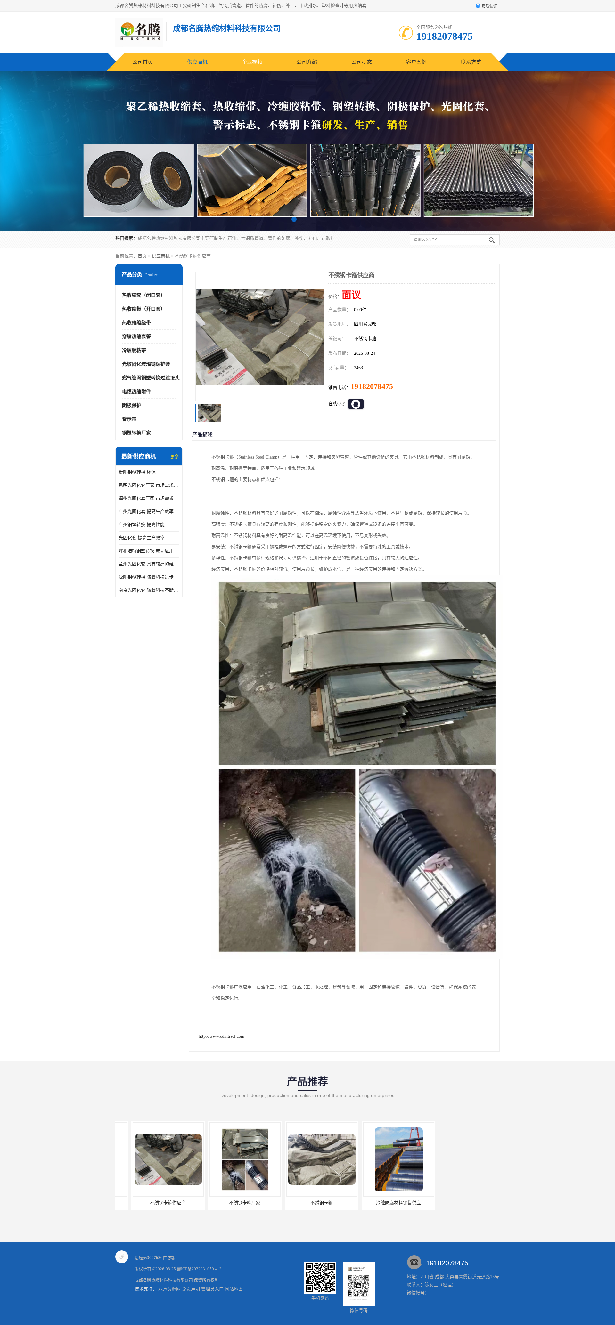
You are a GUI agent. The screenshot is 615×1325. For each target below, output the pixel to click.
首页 (142, 256)
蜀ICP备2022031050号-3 (199, 1268)
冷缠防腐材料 (459, 1202)
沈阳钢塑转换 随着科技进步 (146, 577)
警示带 (129, 419)
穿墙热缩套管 (136, 336)
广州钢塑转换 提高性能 (142, 524)
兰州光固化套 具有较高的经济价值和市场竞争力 (149, 564)
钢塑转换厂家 (136, 432)
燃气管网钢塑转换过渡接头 (151, 377)
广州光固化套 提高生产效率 (146, 511)
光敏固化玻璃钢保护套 (146, 364)
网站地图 (234, 1289)
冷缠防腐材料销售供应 (305, 1202)
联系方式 (471, 62)
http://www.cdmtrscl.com (221, 1036)
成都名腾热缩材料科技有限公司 (164, 1280)
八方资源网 (169, 1289)
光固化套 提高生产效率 (142, 537)
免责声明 (191, 1289)
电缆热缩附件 (136, 391)
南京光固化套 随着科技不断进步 (149, 590)
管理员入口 (212, 1289)
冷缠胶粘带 (134, 350)
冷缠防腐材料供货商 (383, 1202)
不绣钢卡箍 (229, 1202)
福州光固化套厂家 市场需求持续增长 (149, 498)
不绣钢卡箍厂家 (152, 1202)
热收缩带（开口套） (143, 309)
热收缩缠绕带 (136, 322)
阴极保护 (131, 405)
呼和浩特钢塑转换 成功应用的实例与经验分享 (149, 551)
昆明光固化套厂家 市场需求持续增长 (149, 485)
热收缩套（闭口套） (143, 295)
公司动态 (361, 62)
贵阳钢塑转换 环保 (137, 472)
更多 (174, 456)
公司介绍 (307, 62)
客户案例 (416, 62)
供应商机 (197, 62)
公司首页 (142, 62)
